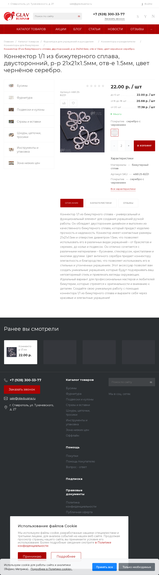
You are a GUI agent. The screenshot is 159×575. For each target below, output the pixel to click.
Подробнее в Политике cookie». (51, 569)
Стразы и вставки (78, 405)
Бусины (71, 388)
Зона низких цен (77, 430)
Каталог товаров (80, 380)
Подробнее (66, 556)
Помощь (73, 447)
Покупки (72, 456)
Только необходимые (137, 567)
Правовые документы (75, 492)
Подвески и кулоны (79, 399)
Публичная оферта (79, 512)
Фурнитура (73, 394)
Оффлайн (72, 435)
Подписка (74, 479)
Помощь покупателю (80, 461)
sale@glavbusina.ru (81, 3)
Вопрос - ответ (76, 467)
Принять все (104, 567)
